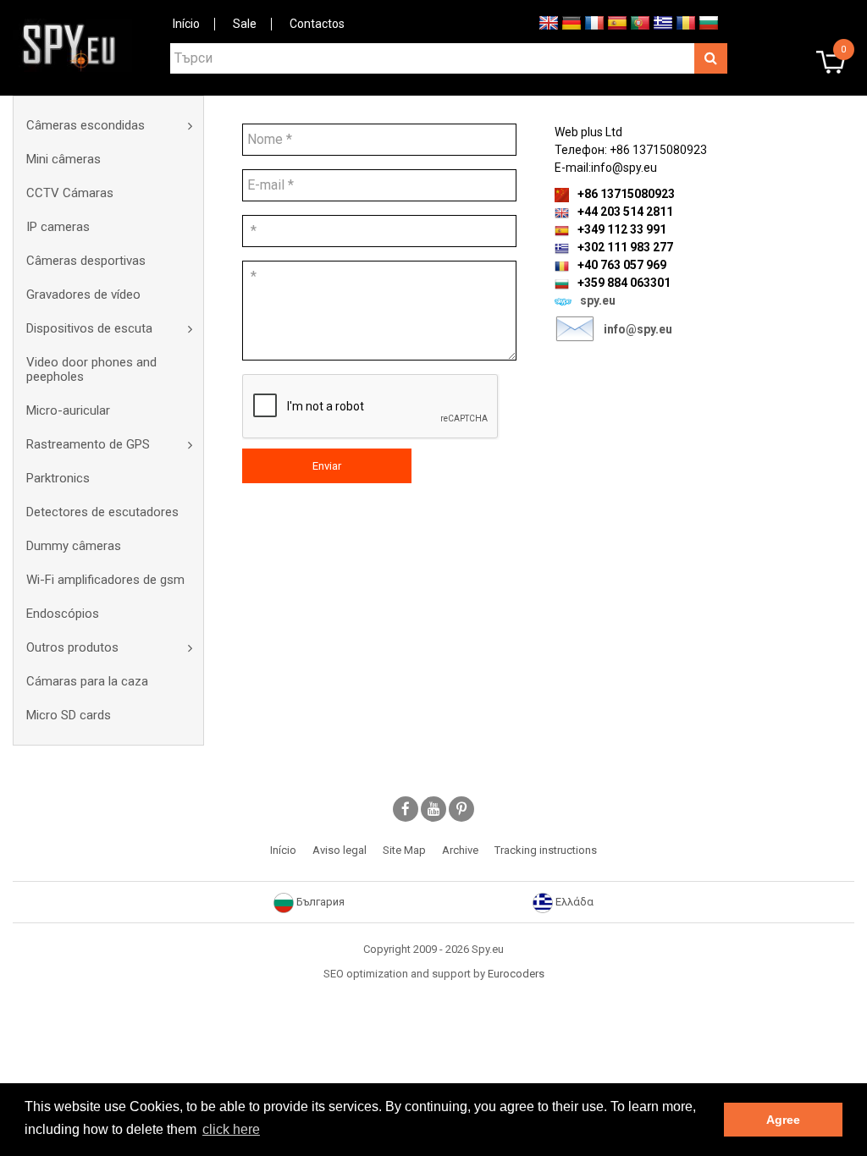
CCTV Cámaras (69, 193)
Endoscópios (62, 613)
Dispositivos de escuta (89, 328)
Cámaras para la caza (87, 681)
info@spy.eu (638, 329)
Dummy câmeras (73, 545)
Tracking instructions (545, 850)
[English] (548, 22)
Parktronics (58, 478)
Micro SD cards (68, 715)
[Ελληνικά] (663, 22)
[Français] (594, 22)
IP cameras (58, 226)
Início (186, 23)
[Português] (640, 22)
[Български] (709, 22)
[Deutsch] (571, 22)
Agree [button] (783, 1119)
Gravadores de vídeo (83, 294)
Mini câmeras (63, 159)
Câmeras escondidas (85, 125)
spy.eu (598, 300)
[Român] (686, 22)
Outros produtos (72, 647)
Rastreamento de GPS (88, 444)
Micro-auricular (68, 410)
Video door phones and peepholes (91, 369)
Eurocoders (516, 973)
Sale (245, 23)
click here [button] (231, 1129)
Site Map (404, 850)
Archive (460, 850)
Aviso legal (339, 850)
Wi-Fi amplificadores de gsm (105, 579)
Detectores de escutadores (102, 512)
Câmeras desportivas (86, 260)
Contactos (317, 23)
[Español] (617, 22)
